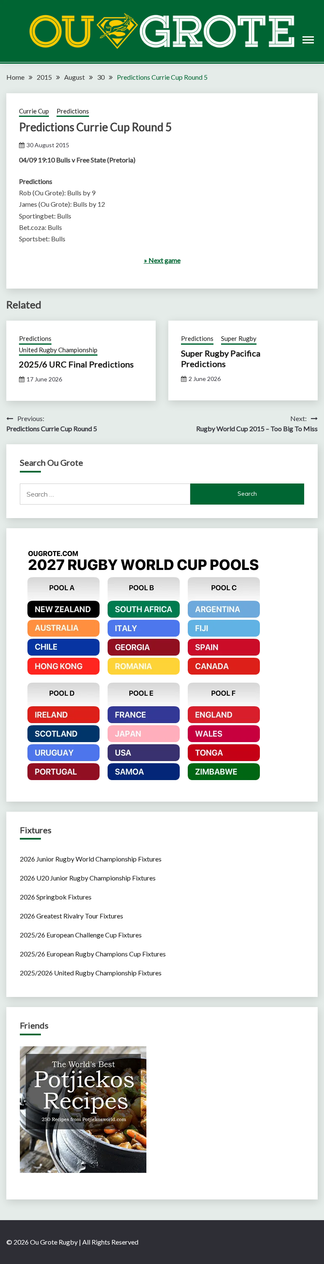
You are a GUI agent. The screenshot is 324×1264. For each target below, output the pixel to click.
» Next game (162, 260)
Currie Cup (34, 111)
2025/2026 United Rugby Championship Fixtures (91, 973)
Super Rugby (238, 338)
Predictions (73, 111)
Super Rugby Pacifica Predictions (220, 358)
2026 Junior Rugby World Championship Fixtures (91, 859)
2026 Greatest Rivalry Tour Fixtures (71, 916)
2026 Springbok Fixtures (56, 897)
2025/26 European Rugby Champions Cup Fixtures (93, 954)
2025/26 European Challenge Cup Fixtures (81, 935)
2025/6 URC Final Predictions (76, 364)
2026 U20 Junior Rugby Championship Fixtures (88, 878)
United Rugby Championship (58, 350)
